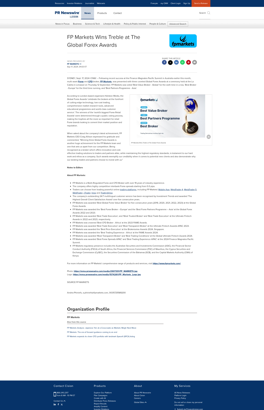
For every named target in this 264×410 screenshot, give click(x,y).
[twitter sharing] (170, 63)
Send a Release (201, 3)
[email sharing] (194, 62)
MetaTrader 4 (177, 189)
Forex (81, 81)
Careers (137, 398)
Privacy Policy (180, 398)
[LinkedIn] (55, 404)
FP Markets (106, 81)
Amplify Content (100, 406)
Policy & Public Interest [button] (135, 23)
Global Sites (139, 402)
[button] (171, 116)
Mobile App (164, 189)
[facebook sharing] (164, 62)
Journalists (89, 3)
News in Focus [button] (62, 23)
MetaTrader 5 (190, 189)
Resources (59, 3)
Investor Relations (74, 3)
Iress (94, 192)
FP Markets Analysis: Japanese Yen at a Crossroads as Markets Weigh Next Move (101, 327)
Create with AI (100, 398)
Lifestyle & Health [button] (111, 23)
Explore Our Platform (103, 392)
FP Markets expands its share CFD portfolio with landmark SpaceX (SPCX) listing (101, 336)
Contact (117, 13)
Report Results (100, 403)
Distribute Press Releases (105, 401)
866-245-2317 (62, 392)
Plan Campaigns (100, 395)
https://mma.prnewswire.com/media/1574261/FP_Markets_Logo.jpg (107, 274)
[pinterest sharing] (188, 62)
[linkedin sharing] (176, 62)
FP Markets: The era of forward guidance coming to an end (92, 332)
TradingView (106, 192)
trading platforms (128, 189)
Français (154, 3)
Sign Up (186, 3)
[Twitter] (61, 404)
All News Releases (182, 392)
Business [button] (77, 23)
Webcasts (101, 3)
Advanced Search (177, 23)
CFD (90, 81)
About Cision (139, 395)
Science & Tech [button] (92, 23)
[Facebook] (58, 404)
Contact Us (59, 401)
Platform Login (180, 395)
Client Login (176, 3)
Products (102, 13)
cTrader (87, 192)
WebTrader (77, 192)
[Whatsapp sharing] (182, 62)
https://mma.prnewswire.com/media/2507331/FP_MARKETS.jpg (105, 271)
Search (202, 12)
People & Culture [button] (157, 23)
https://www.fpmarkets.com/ (167, 263)
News (87, 13)
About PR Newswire (142, 392)
